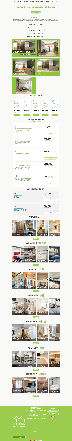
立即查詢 (17, 115)
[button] (19, 1)
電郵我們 (53, 408)
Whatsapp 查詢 (52, 410)
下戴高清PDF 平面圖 (36, 12)
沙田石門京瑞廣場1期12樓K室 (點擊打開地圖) (36, 410)
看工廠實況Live (52, 413)
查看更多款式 (36, 238)
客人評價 (19, 437)
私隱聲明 (53, 418)
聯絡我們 (36, 431)
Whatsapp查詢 (54, 1)
